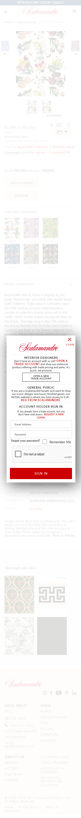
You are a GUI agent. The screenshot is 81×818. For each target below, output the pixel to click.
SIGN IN (41, 473)
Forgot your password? (25, 441)
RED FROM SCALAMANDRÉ (40, 400)
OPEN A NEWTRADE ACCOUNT (41, 377)
